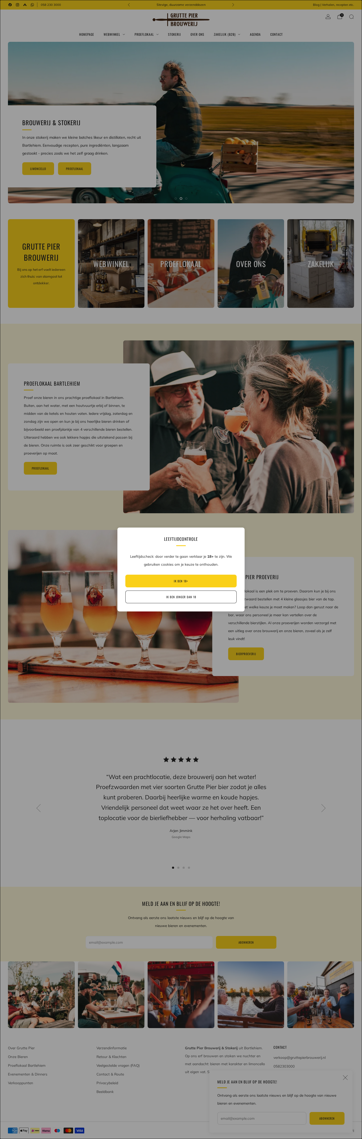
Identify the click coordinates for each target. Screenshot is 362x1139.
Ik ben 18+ (181, 581)
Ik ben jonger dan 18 (181, 597)
